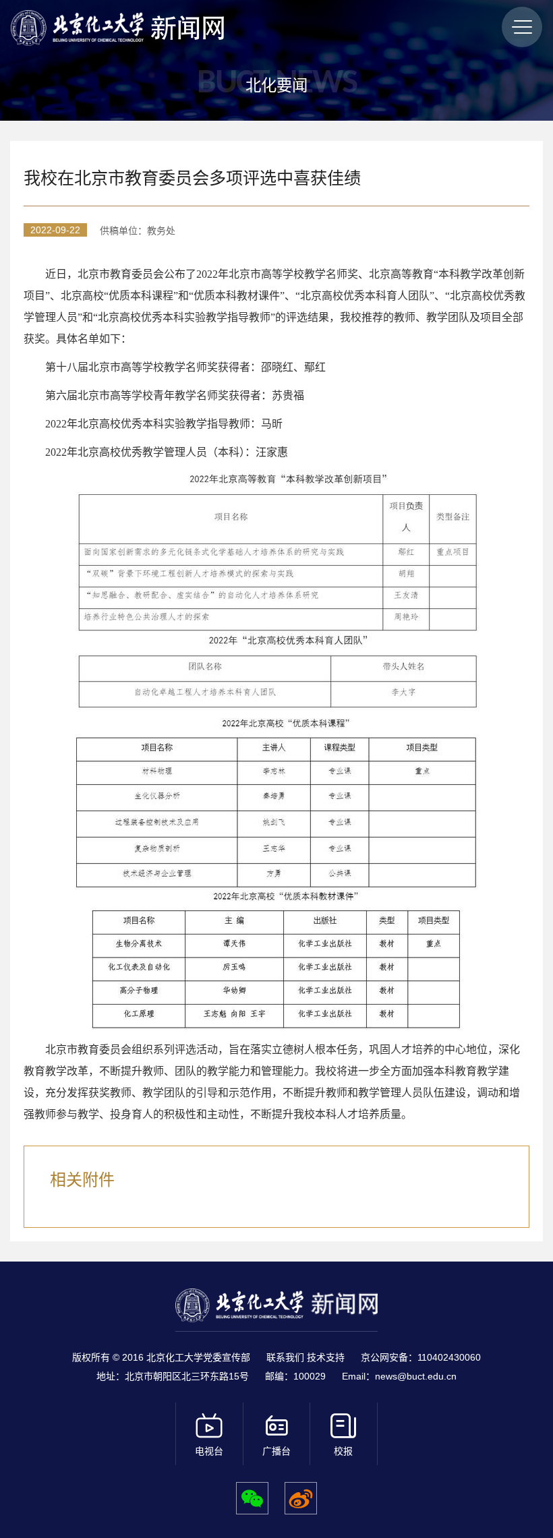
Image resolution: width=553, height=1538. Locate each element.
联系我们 (286, 1357)
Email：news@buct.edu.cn (399, 1376)
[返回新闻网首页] (80, 28)
